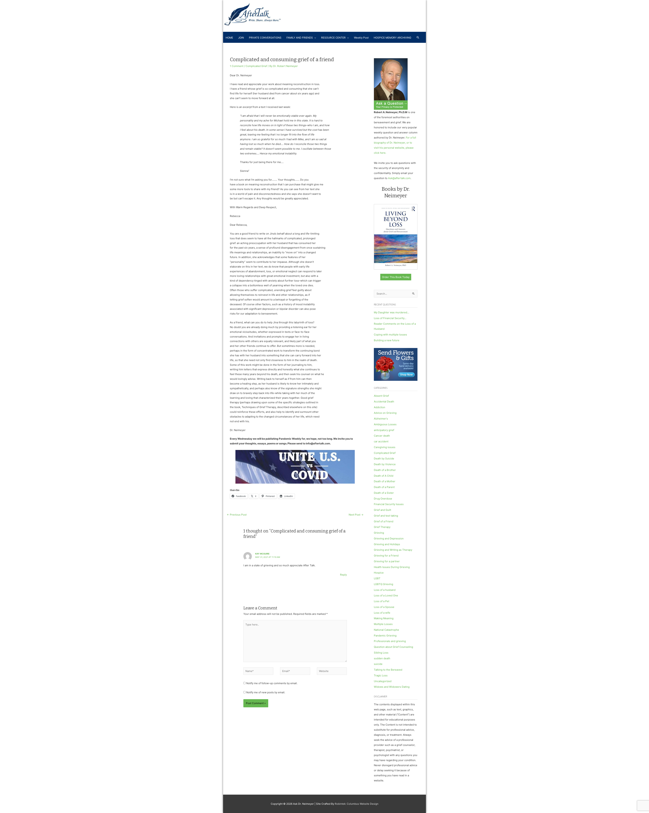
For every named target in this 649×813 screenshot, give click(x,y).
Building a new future (386, 340)
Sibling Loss (381, 652)
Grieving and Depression (389, 538)
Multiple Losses (383, 624)
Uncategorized (382, 681)
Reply (343, 574)
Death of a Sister (384, 492)
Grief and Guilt (382, 510)
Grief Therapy (382, 527)
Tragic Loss (381, 675)
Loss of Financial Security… (390, 318)
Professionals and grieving (390, 641)
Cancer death (382, 435)
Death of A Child (383, 475)
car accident (381, 441)
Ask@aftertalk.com (399, 178)
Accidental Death (384, 401)
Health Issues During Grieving (392, 567)
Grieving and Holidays (387, 544)
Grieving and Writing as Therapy (393, 549)
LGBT (377, 578)
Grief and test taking (386, 515)
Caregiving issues (384, 447)
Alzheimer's (381, 418)
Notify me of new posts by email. (265, 692)
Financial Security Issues (389, 504)
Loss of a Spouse (384, 607)
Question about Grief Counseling (393, 646)
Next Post (356, 514)
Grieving (379, 532)
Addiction (379, 407)
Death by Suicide (384, 458)
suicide (378, 664)
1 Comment (236, 66)
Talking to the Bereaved (388, 669)
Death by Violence (385, 464)
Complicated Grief (256, 66)
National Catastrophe (386, 629)
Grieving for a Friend (386, 555)
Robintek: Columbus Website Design (356, 803)
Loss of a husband (384, 589)
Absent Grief (381, 395)
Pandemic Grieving (385, 635)
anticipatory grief (384, 430)
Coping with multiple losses (390, 334)
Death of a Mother (384, 481)
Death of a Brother (385, 470)
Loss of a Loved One (386, 595)
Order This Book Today (396, 277)
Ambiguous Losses (385, 424)
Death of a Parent (384, 487)
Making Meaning (383, 618)
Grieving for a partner (387, 561)
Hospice (379, 572)
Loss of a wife (382, 612)
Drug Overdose (383, 498)
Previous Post (237, 514)
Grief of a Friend (383, 521)
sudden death (382, 658)
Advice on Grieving (385, 412)
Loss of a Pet (381, 601)
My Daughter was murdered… (391, 312)
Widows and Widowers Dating (392, 686)
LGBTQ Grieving (383, 584)
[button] (418, 38)
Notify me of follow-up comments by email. (271, 683)
